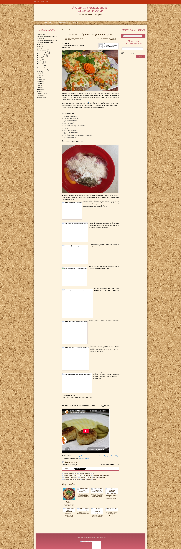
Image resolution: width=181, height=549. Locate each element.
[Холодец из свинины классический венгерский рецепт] (111, 508)
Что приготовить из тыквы (45, 42)
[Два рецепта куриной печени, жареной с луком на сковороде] (97, 488)
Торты (39, 75)
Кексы (39, 77)
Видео (39, 91)
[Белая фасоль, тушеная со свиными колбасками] (83, 508)
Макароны (40, 66)
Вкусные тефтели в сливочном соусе (97, 516)
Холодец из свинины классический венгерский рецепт (111, 514)
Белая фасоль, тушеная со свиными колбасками (83, 514)
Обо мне (47, 22)
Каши (38, 48)
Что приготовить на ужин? (45, 36)
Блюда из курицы (42, 54)
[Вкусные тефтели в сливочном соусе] (97, 508)
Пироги (39, 73)
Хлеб (38, 71)
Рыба (38, 58)
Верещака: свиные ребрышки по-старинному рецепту (111, 497)
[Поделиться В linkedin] (88, 479)
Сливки (101, 456)
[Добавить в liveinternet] (70, 477)
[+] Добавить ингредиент (128, 53)
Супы (38, 44)
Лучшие (39, 38)
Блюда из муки (41, 70)
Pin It (66, 468)
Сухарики (107, 456)
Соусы (39, 85)
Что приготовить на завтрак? (46, 40)
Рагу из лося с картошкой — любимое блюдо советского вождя (69, 503)
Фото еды (40, 97)
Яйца (116, 456)
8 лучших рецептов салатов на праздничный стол (74, 38)
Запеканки (40, 68)
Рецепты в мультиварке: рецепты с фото (90, 9)
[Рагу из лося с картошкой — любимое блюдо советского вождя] (69, 488)
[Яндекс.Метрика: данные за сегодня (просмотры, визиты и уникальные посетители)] (86, 541)
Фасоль (39, 64)
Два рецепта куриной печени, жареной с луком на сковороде (97, 495)
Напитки (39, 81)
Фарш (112, 456)
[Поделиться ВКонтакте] (70, 474)
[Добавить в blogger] (98, 477)
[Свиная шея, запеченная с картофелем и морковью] (69, 508)
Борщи (39, 46)
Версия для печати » (72, 462)
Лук (80, 456)
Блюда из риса (41, 50)
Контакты (74, 22)
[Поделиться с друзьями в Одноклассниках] (76, 475)
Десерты (39, 79)
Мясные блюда (41, 52)
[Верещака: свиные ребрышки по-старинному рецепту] (111, 488)
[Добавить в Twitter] (85, 477)
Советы (39, 87)
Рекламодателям (60, 22)
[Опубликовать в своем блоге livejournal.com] (100, 475)
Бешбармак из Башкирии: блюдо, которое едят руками (83, 495)
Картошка (40, 62)
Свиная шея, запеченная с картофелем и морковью (69, 515)
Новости (39, 89)
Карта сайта (44, 1)
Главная (36, 1)
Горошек (75, 456)
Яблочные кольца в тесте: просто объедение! (106, 38)
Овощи (39, 60)
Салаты (39, 83)
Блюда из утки (41, 56)
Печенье (39, 34)
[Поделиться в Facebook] (86, 474)
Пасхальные (41, 93)
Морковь (95, 456)
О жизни (39, 95)
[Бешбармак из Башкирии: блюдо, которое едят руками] (83, 488)
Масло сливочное (86, 456)
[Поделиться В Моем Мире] (71, 479)
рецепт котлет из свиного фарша (80, 102)
